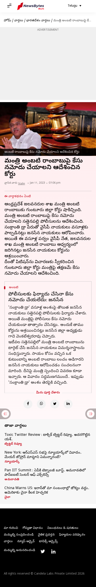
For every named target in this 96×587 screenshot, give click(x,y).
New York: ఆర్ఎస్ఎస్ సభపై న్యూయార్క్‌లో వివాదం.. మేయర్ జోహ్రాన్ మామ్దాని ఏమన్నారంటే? (42, 455)
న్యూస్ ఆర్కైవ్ (26, 541)
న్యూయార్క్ (12, 462)
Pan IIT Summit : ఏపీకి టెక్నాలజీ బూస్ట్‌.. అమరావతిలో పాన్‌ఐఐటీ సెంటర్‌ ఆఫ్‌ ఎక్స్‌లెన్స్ (45, 472)
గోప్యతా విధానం (33, 528)
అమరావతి (11, 480)
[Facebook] (27, 404)
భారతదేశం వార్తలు (38, 21)
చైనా (7, 498)
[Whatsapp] (41, 404)
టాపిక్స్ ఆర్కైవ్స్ (48, 541)
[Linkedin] (68, 404)
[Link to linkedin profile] (53, 551)
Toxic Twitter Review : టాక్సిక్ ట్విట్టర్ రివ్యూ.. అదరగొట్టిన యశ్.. (47, 437)
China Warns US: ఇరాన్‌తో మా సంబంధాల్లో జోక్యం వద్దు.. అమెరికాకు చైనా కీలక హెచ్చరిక (46, 490)
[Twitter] (54, 404)
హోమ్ (7, 21)
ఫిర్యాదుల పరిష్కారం (72, 535)
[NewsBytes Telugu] (30, 6)
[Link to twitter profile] (42, 551)
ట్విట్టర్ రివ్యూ (13, 444)
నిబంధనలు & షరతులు (62, 528)
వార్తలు (18, 21)
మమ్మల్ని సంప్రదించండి (18, 535)
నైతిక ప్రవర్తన (46, 535)
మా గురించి (11, 528)
